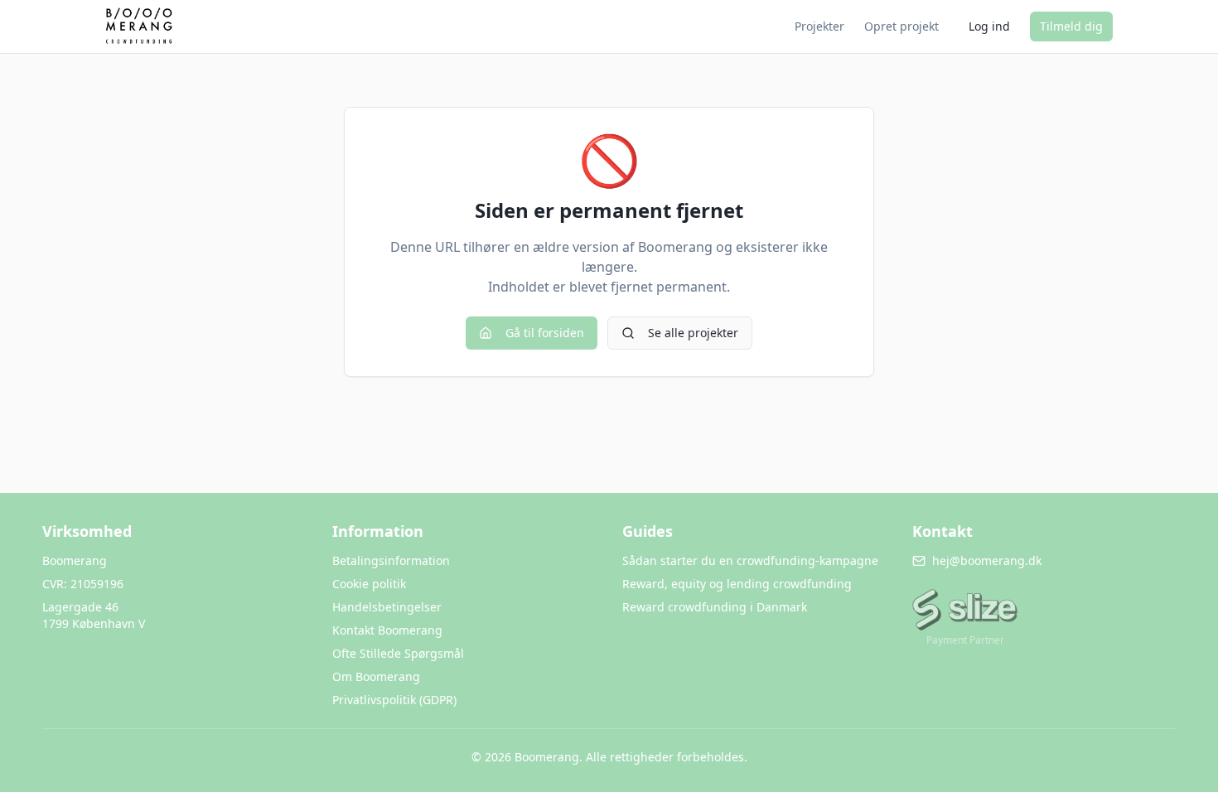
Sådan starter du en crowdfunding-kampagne (750, 560)
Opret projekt (901, 26)
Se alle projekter (693, 332)
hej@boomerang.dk (987, 560)
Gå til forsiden (544, 332)
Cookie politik (369, 584)
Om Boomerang (376, 676)
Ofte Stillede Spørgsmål (398, 653)
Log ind (989, 26)
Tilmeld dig (1071, 26)
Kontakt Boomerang (387, 630)
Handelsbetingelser (387, 607)
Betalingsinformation (391, 560)
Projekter (819, 26)
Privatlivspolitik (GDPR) (394, 699)
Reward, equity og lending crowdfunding (737, 584)
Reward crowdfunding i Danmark (714, 607)
